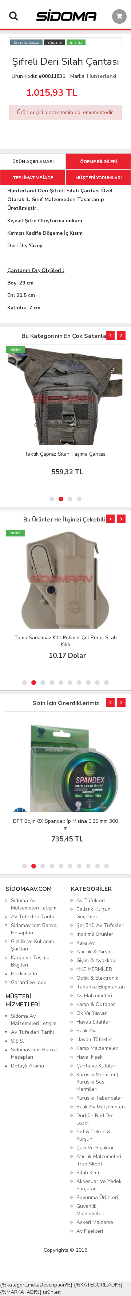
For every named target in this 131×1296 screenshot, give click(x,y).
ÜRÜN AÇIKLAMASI (32, 162)
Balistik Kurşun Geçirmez (93, 913)
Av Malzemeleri (94, 995)
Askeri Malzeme (94, 1222)
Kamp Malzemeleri (97, 1048)
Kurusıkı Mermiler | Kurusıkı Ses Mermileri (97, 1082)
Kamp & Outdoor (95, 1004)
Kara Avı (86, 942)
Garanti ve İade (29, 982)
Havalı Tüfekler (94, 1039)
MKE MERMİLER (94, 969)
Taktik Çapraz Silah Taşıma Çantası (65, 454)
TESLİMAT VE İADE (33, 178)
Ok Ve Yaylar (91, 1013)
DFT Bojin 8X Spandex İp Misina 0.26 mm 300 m (65, 825)
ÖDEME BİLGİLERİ (98, 162)
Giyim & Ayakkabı (96, 960)
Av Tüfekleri (90, 900)
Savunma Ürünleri (97, 1197)
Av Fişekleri (89, 1231)
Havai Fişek (89, 1057)
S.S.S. (17, 1040)
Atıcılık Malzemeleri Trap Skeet (98, 1160)
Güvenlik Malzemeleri (90, 1210)
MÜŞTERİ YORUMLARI (98, 178)
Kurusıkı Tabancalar (99, 1098)
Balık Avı (86, 1030)
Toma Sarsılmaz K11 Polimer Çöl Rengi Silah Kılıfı (65, 641)
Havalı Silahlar (93, 1021)
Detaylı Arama (27, 1065)
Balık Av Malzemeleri (100, 1106)
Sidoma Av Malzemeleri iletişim (33, 904)
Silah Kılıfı (87, 1172)
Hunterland (101, 76)
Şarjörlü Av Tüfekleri (100, 925)
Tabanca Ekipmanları (100, 986)
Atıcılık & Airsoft (95, 951)
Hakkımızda (24, 973)
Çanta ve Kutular (95, 1065)
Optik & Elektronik (97, 978)
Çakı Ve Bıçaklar (95, 1147)
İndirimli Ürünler (94, 934)
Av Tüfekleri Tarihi (32, 916)
